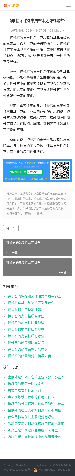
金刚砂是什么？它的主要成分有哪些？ (36, 377)
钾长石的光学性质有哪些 (26, 336)
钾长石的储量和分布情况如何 (29, 356)
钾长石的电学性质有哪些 (26, 329)
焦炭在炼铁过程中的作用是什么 (31, 397)
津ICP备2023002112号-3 (18, 469)
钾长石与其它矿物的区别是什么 (31, 303)
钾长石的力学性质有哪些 (26, 316)
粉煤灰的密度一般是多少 (26, 384)
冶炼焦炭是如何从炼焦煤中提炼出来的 (36, 423)
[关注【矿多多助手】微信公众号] (37, 162)
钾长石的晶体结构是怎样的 (28, 349)
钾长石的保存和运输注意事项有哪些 (34, 296)
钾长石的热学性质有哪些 (26, 323)
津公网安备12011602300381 (55, 469)
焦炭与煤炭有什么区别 (24, 390)
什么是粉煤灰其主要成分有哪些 (31, 417)
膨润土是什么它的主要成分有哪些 (33, 430)
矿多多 (57, 465)
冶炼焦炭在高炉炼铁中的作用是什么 (34, 437)
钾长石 (10, 228)
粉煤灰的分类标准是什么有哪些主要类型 (36, 404)
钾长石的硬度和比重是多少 (28, 343)
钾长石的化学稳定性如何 (26, 309)
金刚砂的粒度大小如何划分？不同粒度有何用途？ (36, 410)
